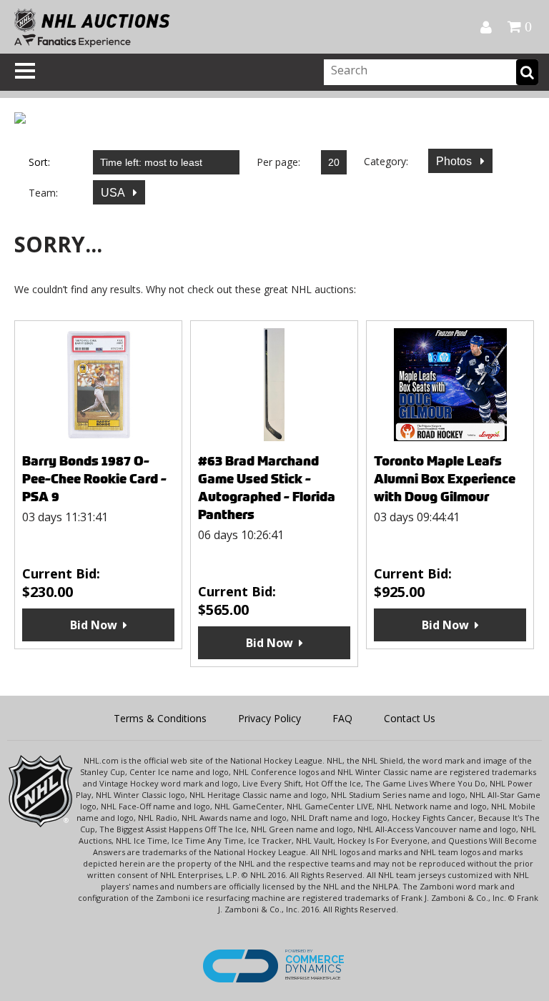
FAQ (342, 718)
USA (114, 193)
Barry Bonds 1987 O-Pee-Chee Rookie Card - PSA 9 (94, 479)
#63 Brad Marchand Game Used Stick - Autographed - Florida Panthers (266, 487)
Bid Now (93, 625)
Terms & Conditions (160, 718)
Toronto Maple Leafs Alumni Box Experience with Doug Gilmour (444, 479)
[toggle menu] (25, 70)
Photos (455, 161)
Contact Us (409, 718)
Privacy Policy (269, 718)
